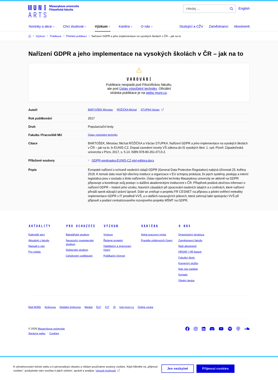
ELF (98, 307)
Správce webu (36, 333)
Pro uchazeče (80, 226)
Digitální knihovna (70, 307)
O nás (184, 226)
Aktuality (39, 226)
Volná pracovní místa (153, 234)
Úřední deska (186, 280)
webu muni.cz (156, 93)
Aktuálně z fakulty (38, 240)
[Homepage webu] (53, 11)
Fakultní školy (186, 257)
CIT (107, 307)
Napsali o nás (36, 246)
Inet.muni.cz (126, 307)
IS (114, 307)
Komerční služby (188, 263)
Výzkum (110, 226)
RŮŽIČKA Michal (127, 109)
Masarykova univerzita (51, 328)
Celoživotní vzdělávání (79, 255)
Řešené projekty (113, 240)
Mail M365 (34, 307)
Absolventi (242, 26)
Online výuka (145, 307)
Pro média (34, 251)
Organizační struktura (191, 234)
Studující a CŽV (191, 26)
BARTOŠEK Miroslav (100, 109)
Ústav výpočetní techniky (138, 89)
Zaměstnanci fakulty (190, 240)
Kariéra (149, 226)
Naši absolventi (187, 246)
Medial (88, 307)
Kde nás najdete (188, 268)
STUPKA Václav (150, 109)
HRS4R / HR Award (189, 251)
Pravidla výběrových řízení (156, 240)
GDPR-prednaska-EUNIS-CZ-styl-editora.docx (123, 160)
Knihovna (50, 307)
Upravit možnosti (106, 370)
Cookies (54, 333)
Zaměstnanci (218, 26)
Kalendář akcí (36, 234)
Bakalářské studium (77, 234)
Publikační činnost (114, 255)
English (244, 8)
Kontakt (182, 274)
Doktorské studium (77, 249)
